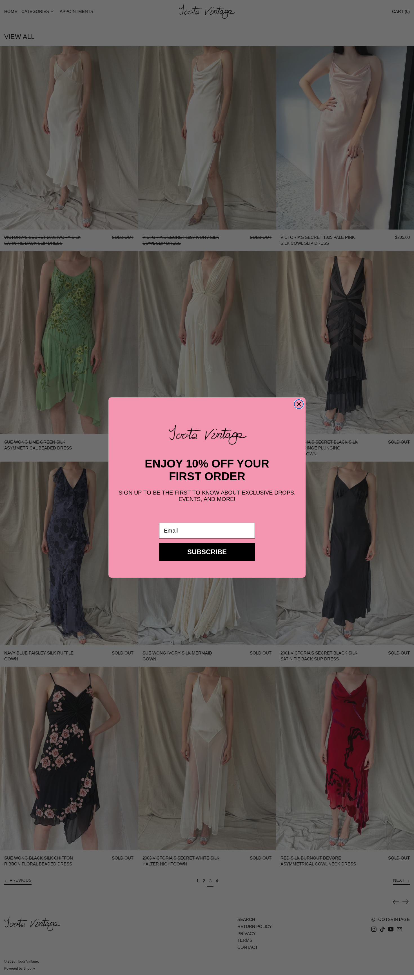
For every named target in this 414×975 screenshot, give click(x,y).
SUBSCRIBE (207, 552)
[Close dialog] (298, 404)
